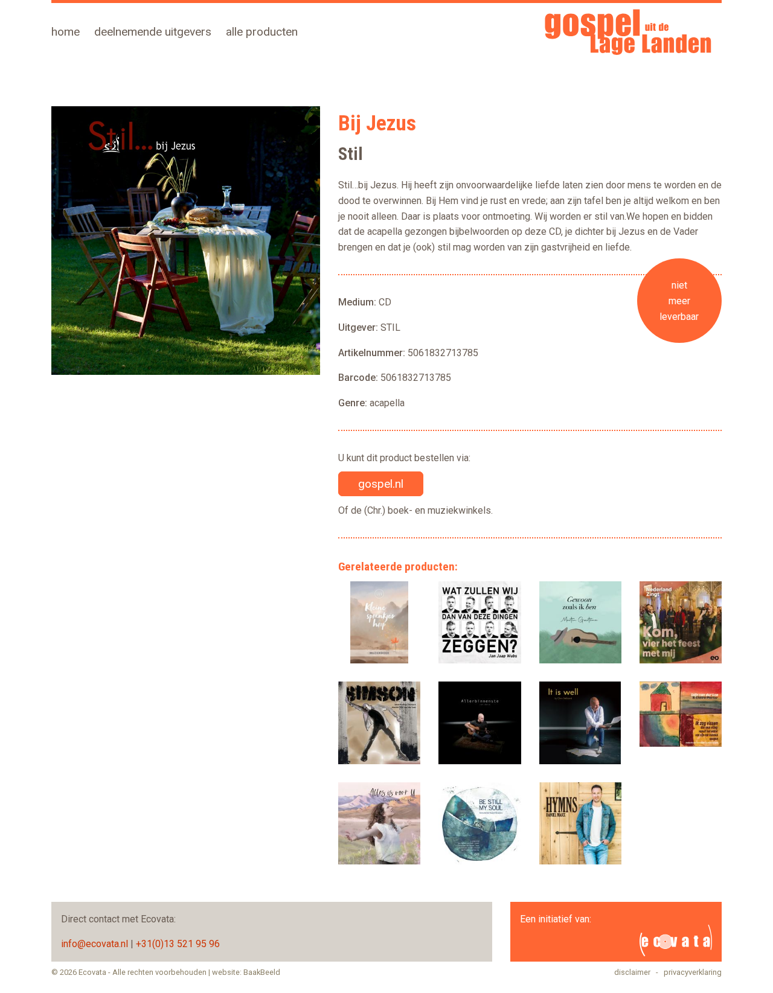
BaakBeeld (261, 972)
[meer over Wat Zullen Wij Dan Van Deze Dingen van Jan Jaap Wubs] (479, 622)
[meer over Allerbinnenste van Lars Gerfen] (479, 723)
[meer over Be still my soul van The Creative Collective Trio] (479, 823)
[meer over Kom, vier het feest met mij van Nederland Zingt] (681, 622)
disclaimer (632, 972)
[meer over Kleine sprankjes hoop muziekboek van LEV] (379, 622)
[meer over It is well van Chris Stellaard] (580, 723)
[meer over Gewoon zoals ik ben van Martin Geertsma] (580, 622)
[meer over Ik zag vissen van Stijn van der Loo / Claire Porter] (681, 714)
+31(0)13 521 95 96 (178, 944)
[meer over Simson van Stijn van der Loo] (379, 723)
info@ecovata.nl (94, 944)
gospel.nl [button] (380, 484)
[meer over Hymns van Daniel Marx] (580, 823)
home (65, 32)
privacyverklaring (693, 972)
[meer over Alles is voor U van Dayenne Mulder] (379, 823)
